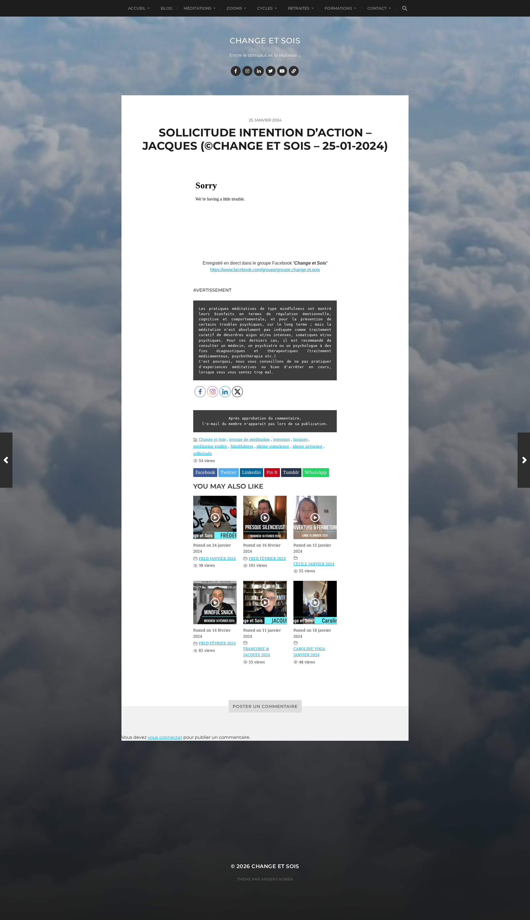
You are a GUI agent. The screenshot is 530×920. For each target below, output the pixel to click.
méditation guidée (210, 446)
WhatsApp (316, 472)
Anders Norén (277, 879)
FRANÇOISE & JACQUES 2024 (256, 652)
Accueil (136, 8)
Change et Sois (265, 40)
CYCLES (265, 8)
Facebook (205, 472)
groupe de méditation (249, 439)
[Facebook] (236, 71)
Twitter (229, 472)
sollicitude (202, 453)
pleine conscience (272, 446)
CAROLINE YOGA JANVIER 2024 (309, 652)
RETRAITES (298, 8)
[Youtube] (282, 71)
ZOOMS (234, 8)
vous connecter (165, 737)
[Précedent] (6, 460)
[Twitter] (270, 71)
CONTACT (377, 8)
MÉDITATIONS (198, 8)
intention (281, 439)
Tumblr (291, 472)
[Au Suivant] (524, 460)
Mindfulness (241, 446)
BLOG (167, 8)
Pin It (272, 472)
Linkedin (251, 472)
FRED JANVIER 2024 (217, 558)
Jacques (300, 439)
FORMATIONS (338, 8)
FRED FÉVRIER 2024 (267, 558)
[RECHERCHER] (404, 8)
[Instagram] (247, 71)
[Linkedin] (259, 71)
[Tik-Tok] (294, 71)
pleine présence (307, 446)
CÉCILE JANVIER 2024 (313, 564)
